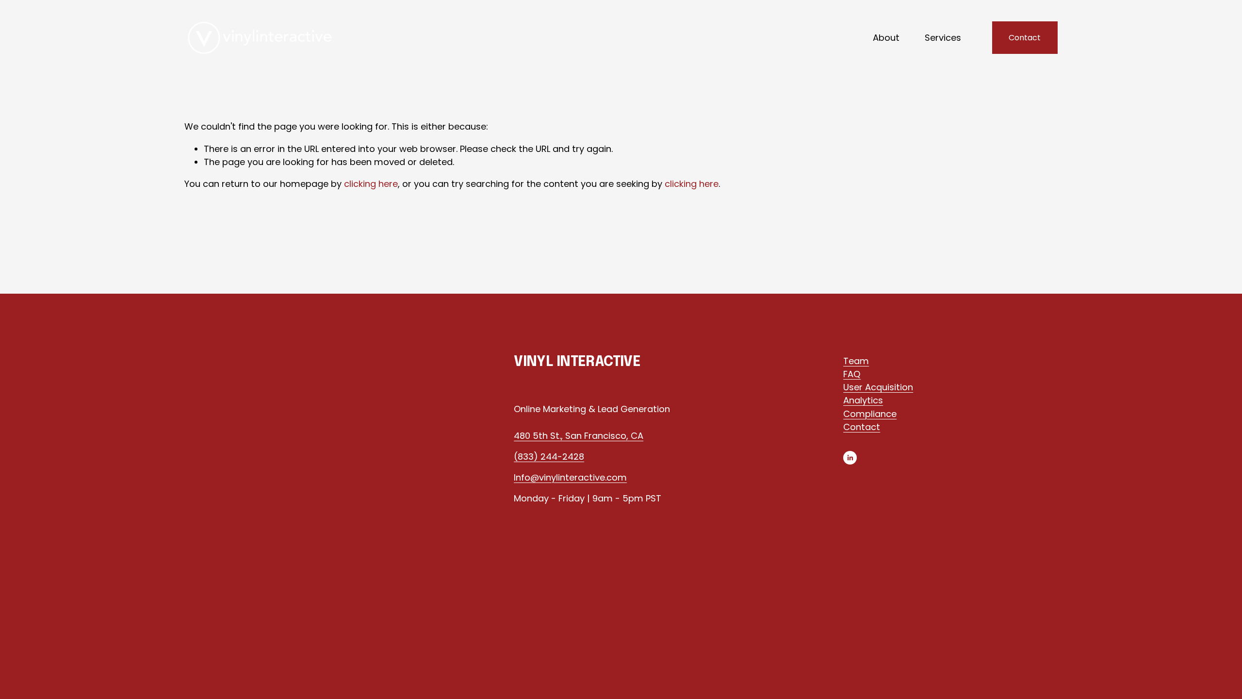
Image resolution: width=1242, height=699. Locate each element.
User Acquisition (878, 387)
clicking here (371, 184)
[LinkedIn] (850, 458)
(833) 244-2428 (549, 456)
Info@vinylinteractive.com (570, 477)
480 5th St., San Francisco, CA (578, 436)
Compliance (870, 414)
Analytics (863, 400)
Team (856, 361)
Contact (1025, 37)
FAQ (852, 374)
